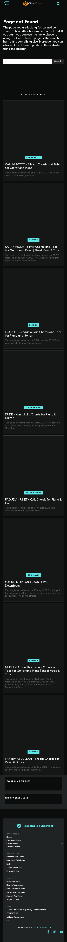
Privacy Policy (13, 871)
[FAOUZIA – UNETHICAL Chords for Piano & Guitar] (33, 465)
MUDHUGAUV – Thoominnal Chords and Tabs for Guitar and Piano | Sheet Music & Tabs (32, 670)
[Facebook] (48, 932)
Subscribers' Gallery (16, 892)
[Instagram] (54, 932)
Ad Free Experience (15, 917)
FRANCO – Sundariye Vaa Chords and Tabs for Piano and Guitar (33, 333)
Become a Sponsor (15, 856)
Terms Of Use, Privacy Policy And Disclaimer (26, 909)
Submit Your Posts (15, 896)
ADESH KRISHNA (33, 407)
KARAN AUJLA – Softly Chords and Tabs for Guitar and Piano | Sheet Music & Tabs (32, 248)
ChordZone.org (45, 927)
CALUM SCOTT (33, 157)
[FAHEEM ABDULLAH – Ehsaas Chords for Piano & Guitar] (33, 725)
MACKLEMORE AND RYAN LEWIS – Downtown (27, 583)
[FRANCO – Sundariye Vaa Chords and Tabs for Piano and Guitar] (33, 298)
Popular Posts (13, 881)
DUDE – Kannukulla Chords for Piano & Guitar (30, 416)
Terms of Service (14, 867)
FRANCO (33, 325)
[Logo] (33, 3)
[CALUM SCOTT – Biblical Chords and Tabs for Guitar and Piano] (33, 130)
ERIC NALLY (33, 575)
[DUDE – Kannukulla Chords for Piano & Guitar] (33, 380)
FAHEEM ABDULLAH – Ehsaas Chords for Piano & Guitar (32, 760)
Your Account (13, 899)
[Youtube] (61, 932)
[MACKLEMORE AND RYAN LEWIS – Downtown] (33, 548)
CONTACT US (12, 913)
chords (33, 240)
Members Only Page (16, 860)
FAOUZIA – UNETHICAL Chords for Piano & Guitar (33, 501)
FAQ (8, 864)
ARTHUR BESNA (33, 493)
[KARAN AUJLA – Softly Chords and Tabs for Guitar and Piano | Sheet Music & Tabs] (33, 213)
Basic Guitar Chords (16, 888)
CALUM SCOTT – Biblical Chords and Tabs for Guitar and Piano (32, 166)
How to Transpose (15, 885)
